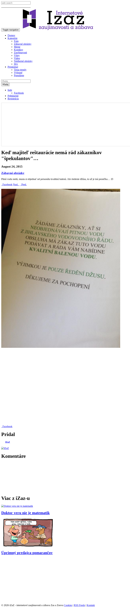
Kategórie (12, 38)
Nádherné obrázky (23, 61)
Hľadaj (5, 84)
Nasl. (16, 184)
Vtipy (17, 55)
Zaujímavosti (20, 52)
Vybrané (18, 72)
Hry (16, 64)
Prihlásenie (13, 95)
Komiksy (18, 49)
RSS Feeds (79, 605)
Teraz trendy (20, 69)
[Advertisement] (65, 386)
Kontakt (91, 605)
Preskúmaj (13, 66)
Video (17, 58)
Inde (10, 90)
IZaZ (7, 442)
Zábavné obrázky (22, 44)
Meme (17, 46)
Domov (11, 35)
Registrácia (13, 98)
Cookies (68, 605)
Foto (16, 41)
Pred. (23, 184)
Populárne (19, 75)
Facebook (19, 93)
